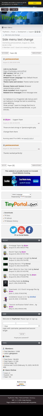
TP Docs (7, 215)
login (27, 319)
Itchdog (26, 281)
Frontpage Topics (15, 245)
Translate (27, 197)
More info (20, 4)
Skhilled (33, 297)
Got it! (34, 3)
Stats (5, 343)
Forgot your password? (21, 338)
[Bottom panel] (39, 31)
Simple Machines (26, 400)
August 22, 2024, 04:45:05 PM (11, 148)
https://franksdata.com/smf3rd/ (14, 71)
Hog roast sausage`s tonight (19, 258)
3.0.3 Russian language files (19, 275)
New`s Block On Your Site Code (20, 269)
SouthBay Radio (14, 281)
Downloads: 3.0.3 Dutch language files (23, 289)
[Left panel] (35, 31)
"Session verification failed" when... (22, 305)
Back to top (21, 382)
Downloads (8, 213)
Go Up (4, 165)
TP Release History (11, 221)
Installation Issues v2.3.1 (18, 297)
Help (16, 398)
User (4, 314)
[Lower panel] (37, 31)
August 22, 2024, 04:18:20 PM (11, 123)
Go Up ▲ (32, 398)
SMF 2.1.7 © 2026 (17, 400)
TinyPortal (11, 398)
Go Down (5, 53)
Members (9, 348)
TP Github (8, 218)
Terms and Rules (24, 398)
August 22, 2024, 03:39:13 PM (11, 62)
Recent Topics (14, 252)
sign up (34, 319)
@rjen (26, 245)
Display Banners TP (16, 264)
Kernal (34, 258)
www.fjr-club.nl (29, 138)
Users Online (10, 370)
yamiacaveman (12, 59)
